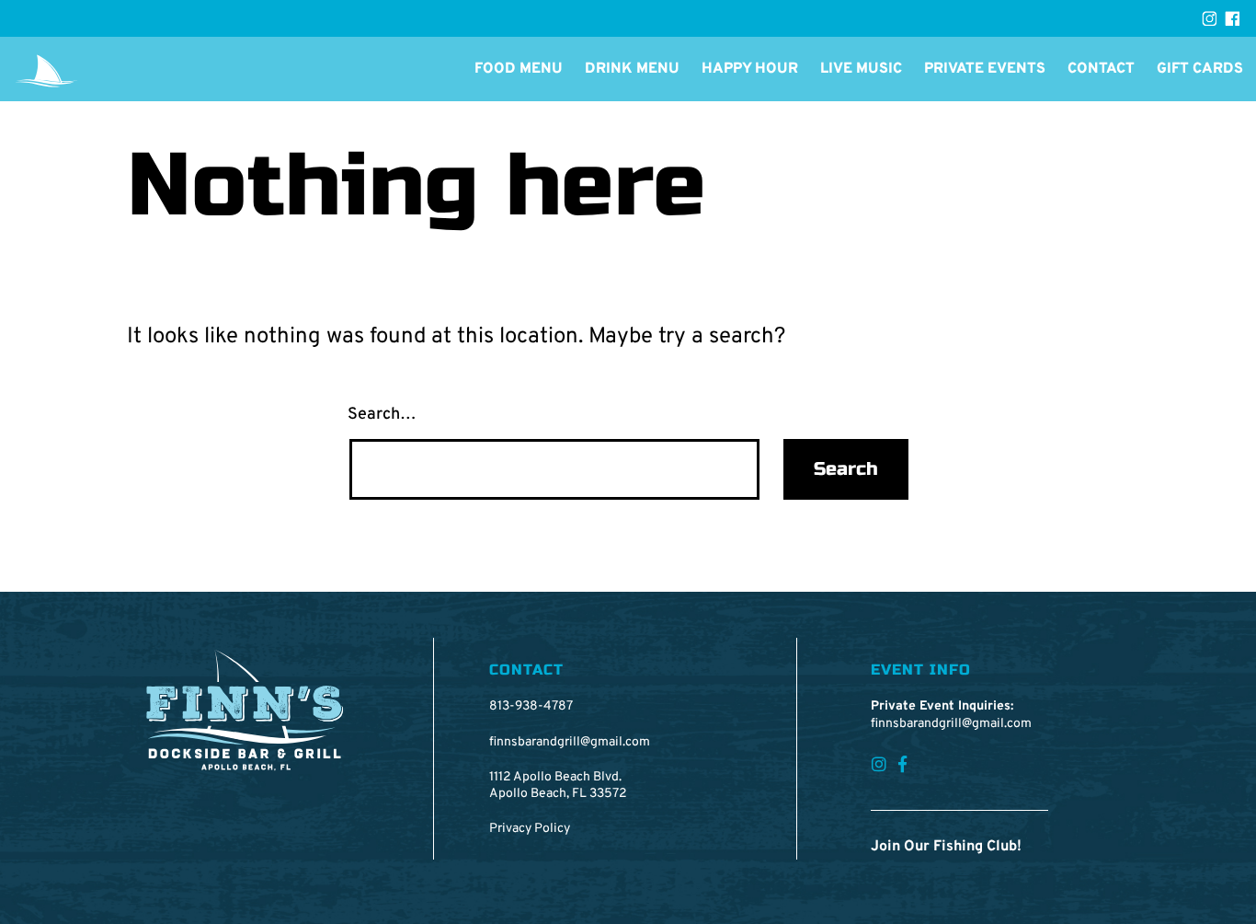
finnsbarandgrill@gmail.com (569, 742)
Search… (382, 414)
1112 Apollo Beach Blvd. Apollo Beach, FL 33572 (558, 785)
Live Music (861, 69)
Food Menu (518, 69)
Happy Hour (750, 69)
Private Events (984, 69)
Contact (1101, 69)
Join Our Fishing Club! (946, 846)
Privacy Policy (529, 829)
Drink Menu (632, 69)
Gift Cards (1200, 69)
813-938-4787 (531, 706)
